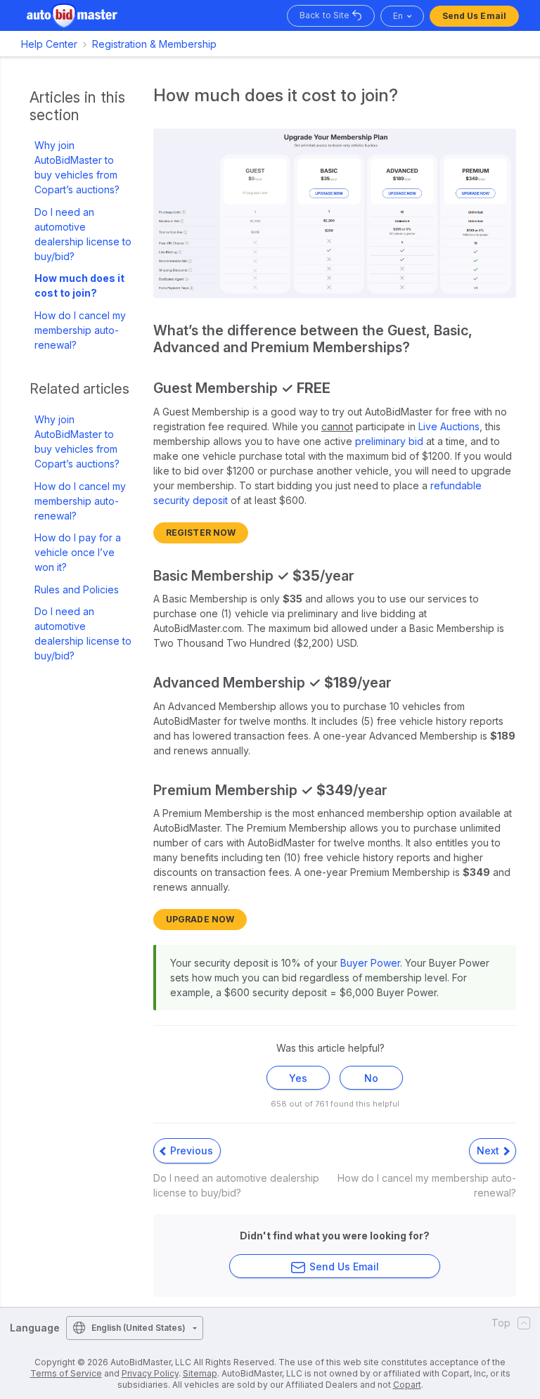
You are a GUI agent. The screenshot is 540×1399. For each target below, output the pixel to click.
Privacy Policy (150, 1373)
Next (489, 1150)
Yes (298, 1078)
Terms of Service (66, 1373)
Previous (190, 1150)
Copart (407, 1384)
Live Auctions (449, 426)
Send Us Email (474, 16)
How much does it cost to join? (79, 285)
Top (500, 1323)
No (371, 1078)
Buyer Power (370, 963)
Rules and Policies (76, 589)
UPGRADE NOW (200, 919)
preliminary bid (389, 441)
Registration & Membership (154, 44)
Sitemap (200, 1373)
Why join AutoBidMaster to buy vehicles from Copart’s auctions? (77, 167)
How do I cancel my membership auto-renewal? (80, 330)
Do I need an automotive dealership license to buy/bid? (82, 234)
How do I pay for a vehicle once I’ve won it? (77, 552)
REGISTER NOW (201, 532)
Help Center (49, 44)
